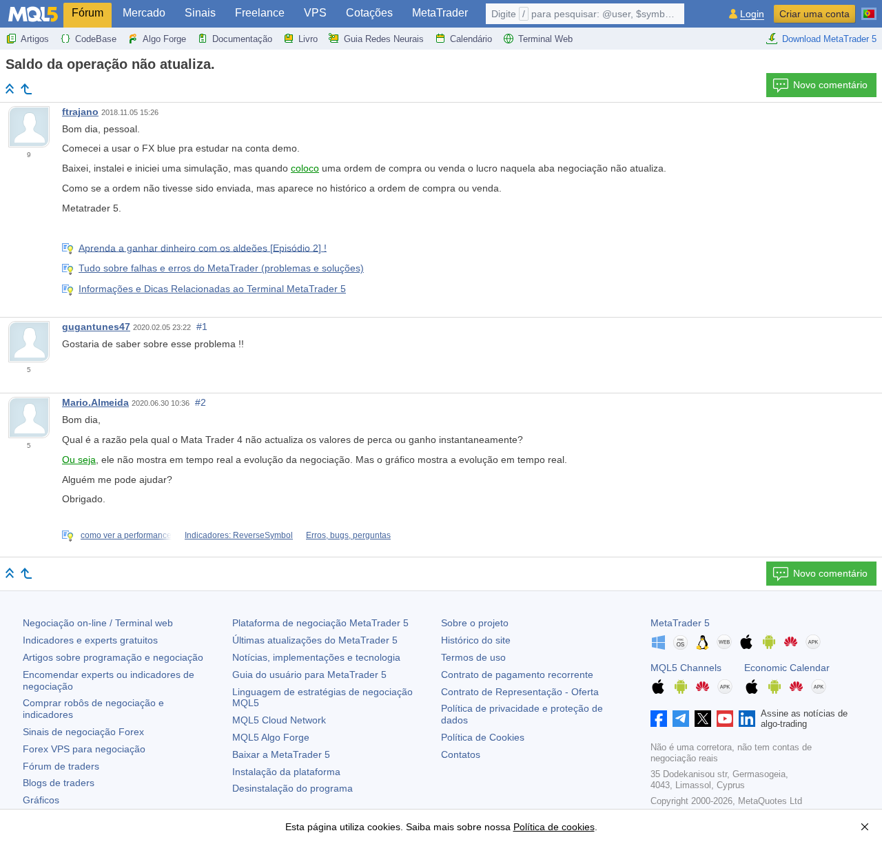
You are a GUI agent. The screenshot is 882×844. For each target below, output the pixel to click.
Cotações (369, 13)
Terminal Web (545, 39)
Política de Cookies (482, 737)
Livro (308, 39)
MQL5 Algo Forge (270, 737)
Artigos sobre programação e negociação (113, 657)
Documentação (242, 39)
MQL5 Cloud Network (279, 719)
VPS (315, 13)
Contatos (460, 754)
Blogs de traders (58, 782)
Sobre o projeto (475, 622)
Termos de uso (473, 657)
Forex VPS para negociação (84, 748)
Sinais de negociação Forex (83, 731)
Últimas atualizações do (315, 640)
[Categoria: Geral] (26, 88)
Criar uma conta (814, 13)
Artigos (35, 39)
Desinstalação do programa (292, 788)
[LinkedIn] (747, 718)
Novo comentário (830, 84)
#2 (200, 402)
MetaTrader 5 (680, 622)
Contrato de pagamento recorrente (517, 674)
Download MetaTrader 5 (829, 39)
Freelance (260, 13)
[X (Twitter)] (703, 718)
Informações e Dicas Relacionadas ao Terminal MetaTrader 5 (212, 288)
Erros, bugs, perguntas (348, 535)
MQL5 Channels (685, 667)
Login (752, 14)
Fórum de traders (61, 766)
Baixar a (281, 754)
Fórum (87, 13)
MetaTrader (440, 13)
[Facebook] (658, 718)
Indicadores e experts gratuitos (90, 640)
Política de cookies (554, 826)
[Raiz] (10, 88)
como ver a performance (126, 535)
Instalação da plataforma (286, 771)
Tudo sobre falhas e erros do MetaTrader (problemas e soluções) (221, 268)
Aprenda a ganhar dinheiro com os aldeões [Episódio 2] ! (203, 247)
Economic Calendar (787, 667)
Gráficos (41, 799)
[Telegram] (681, 718)
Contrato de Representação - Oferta (520, 691)
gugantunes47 (96, 326)
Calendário (471, 39)
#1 (201, 326)
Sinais (200, 13)
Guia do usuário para (309, 674)
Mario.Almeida (95, 402)
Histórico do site (476, 640)
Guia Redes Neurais (384, 39)
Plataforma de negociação (320, 622)
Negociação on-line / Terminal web (98, 622)
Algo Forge (164, 39)
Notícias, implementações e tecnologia (316, 657)
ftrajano (80, 111)
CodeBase (95, 39)
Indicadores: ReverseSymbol (239, 535)
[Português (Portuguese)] (868, 8)
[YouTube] (725, 718)
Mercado (144, 13)
